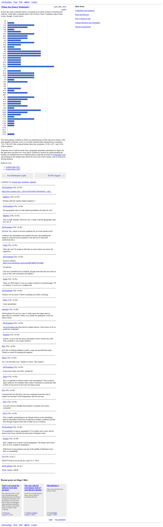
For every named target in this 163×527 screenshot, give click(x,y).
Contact (34, 2)
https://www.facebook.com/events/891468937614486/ (23, 263)
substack (33, 182)
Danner (5, 439)
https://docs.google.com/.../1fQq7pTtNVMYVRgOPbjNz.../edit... (27, 191)
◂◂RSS (27, 2)
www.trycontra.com (10, 327)
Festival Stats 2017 (13, 167)
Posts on (7, 513)
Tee (3, 457)
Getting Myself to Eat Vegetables (87, 23)
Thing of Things (32, 513)
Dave (5, 413)
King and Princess (82, 15)
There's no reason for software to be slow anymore (10, 488)
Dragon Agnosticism (83, 27)
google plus (16, 182)
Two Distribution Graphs (14, 176)
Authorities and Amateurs (84, 11)
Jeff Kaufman (7, 2)
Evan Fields (53, 513)
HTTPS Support (56, 176)
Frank (5, 245)
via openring (60, 520)
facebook (25, 182)
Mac (3, 346)
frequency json (60, 155)
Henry (5, 300)
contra (63, 9)
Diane (4, 358)
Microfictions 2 (53, 486)
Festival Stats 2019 (13, 169)
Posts (15, 2)
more (51, 520)
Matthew (6, 197)
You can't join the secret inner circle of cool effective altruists (33, 488)
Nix (3, 390)
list (55, 14)
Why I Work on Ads (82, 19)
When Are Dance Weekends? (15, 7)
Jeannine (5, 309)
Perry (5, 402)
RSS (21, 2)
